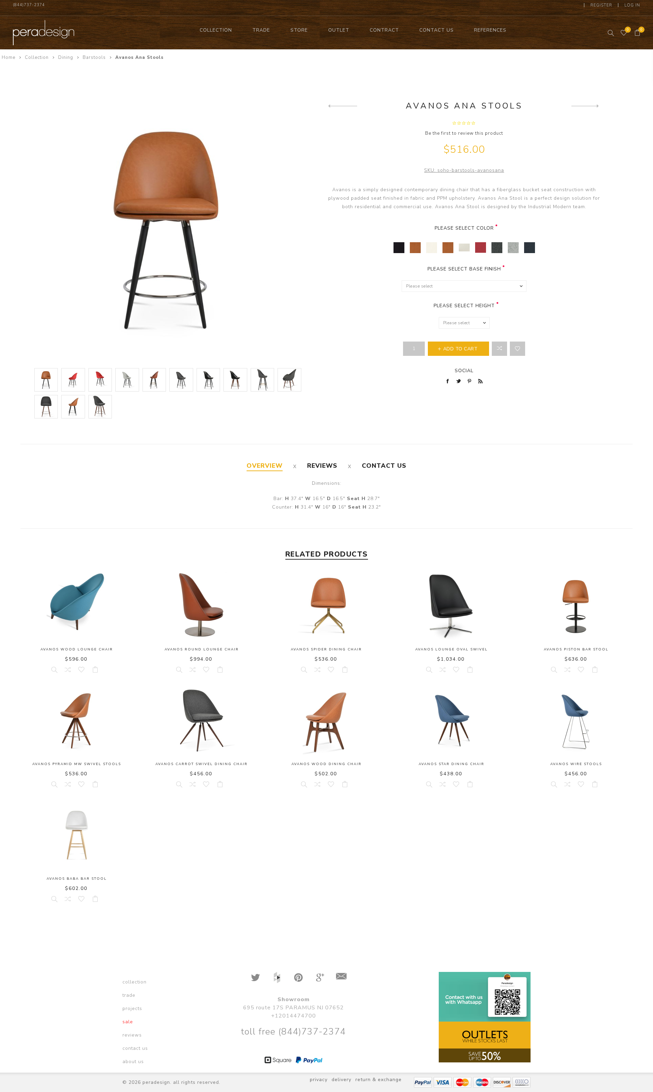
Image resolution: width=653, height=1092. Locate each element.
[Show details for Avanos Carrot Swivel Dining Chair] (201, 720)
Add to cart (95, 669)
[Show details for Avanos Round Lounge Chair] (201, 606)
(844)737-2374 (29, 4)
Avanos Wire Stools (576, 764)
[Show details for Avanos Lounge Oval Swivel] (451, 606)
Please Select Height (464, 305)
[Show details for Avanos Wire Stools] (576, 720)
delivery (341, 1079)
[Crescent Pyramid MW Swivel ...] (585, 105)
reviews (132, 1035)
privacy (319, 1079)
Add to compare (67, 669)
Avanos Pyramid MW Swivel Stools (76, 764)
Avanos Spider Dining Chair (326, 649)
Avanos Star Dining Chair (451, 764)
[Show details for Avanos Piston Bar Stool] (576, 606)
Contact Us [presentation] (384, 466)
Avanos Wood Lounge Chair (76, 649)
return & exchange (378, 1079)
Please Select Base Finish (464, 269)
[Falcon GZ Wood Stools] (342, 105)
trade (128, 995)
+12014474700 (293, 1016)
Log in (632, 5)
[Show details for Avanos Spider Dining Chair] (326, 606)
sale (127, 1022)
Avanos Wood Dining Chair (326, 764)
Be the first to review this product (464, 133)
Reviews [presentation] (322, 466)
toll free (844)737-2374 (293, 1032)
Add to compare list (499, 349)
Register (601, 5)
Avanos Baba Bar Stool (77, 878)
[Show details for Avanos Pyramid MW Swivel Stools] (76, 720)
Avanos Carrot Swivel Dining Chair (201, 764)
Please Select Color (464, 228)
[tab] (264, 465)
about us (133, 1061)
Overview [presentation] (265, 466)
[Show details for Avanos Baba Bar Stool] (76, 835)
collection (134, 982)
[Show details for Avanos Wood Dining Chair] (326, 720)
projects (132, 1008)
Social (464, 370)
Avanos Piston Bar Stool (576, 649)
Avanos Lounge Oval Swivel (451, 649)
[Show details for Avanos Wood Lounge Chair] (76, 606)
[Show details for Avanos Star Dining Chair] (451, 720)
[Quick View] (54, 669)
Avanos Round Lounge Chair (202, 649)
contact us (135, 1048)
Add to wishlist (517, 349)
